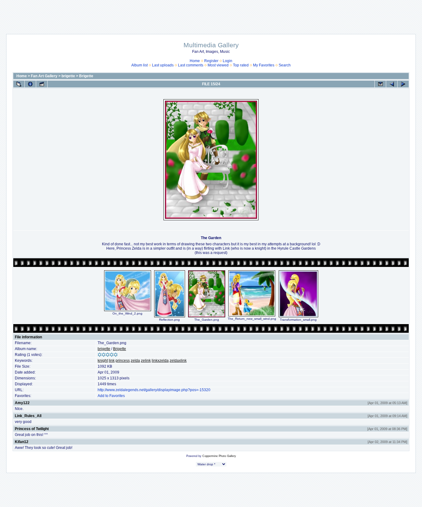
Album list (139, 65)
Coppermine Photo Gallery (219, 456)
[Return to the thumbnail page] (18, 84)
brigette (68, 76)
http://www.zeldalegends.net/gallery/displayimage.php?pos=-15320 (154, 390)
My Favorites (263, 65)
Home (195, 61)
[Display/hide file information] (30, 84)
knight (103, 360)
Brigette (86, 76)
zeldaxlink (178, 360)
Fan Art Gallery (44, 76)
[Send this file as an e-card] (380, 84)
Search (285, 65)
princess (123, 360)
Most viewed (218, 65)
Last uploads (163, 65)
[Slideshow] (41, 84)
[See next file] (403, 84)
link (112, 360)
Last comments (190, 65)
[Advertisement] (211, 14)
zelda (135, 360)
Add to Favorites (111, 396)
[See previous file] (391, 84)
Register (211, 61)
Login (227, 61)
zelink (146, 360)
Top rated (241, 65)
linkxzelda (160, 360)
